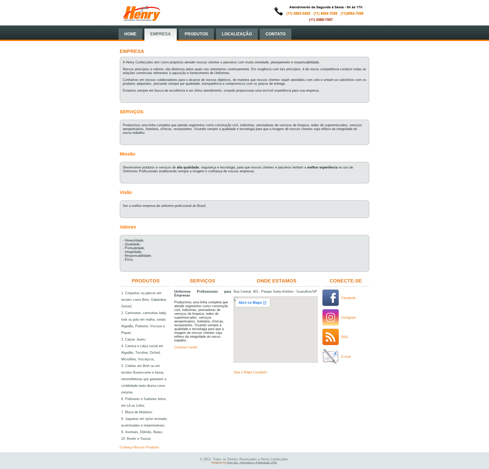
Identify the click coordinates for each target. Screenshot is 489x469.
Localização (237, 34)
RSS (344, 337)
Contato (276, 34)
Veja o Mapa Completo (250, 372)
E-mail (346, 357)
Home (130, 34)
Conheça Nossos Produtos (139, 447)
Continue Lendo (185, 347)
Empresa (160, 34)
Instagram (348, 317)
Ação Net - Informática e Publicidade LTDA (252, 462)
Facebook (348, 298)
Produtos (196, 34)
